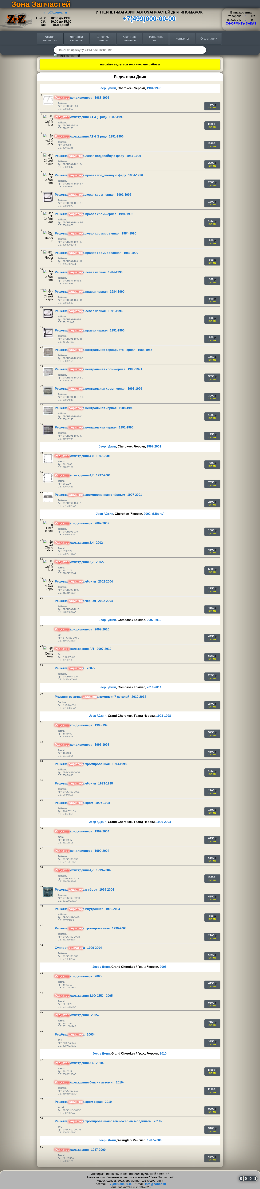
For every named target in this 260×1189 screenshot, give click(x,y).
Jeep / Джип (107, 88)
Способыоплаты (103, 38)
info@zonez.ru (55, 12)
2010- (163, 1053)
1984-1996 (154, 88)
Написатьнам (156, 38)
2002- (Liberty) (154, 513)
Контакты (182, 38)
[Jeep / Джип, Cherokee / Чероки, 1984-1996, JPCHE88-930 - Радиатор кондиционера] (48, 100)
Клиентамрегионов (129, 38)
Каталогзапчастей (50, 38)
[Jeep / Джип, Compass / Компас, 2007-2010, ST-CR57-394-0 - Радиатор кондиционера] (48, 632)
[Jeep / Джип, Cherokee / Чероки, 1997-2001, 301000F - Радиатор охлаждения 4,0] (48, 458)
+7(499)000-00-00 (149, 18)
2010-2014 (154, 687)
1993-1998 (163, 715)
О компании (208, 38)
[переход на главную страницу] (16, 10)
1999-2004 (163, 821)
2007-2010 (154, 620)
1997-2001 (154, 446)
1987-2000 (154, 1140)
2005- (163, 966)
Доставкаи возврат (76, 38)
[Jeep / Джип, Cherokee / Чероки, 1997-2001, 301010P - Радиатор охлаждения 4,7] (48, 477)
